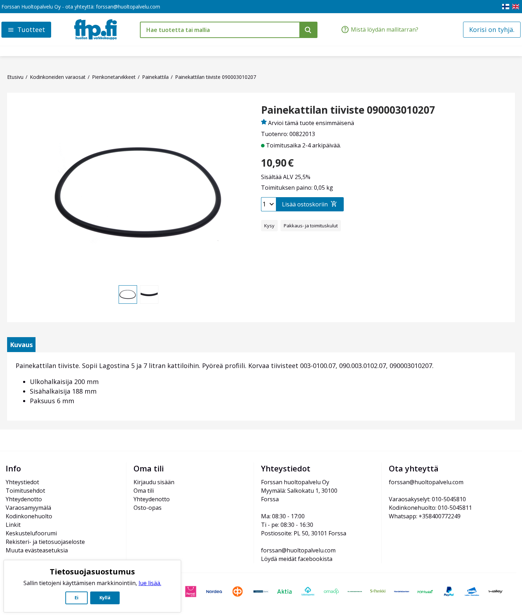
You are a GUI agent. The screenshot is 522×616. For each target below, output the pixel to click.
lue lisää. (149, 583)
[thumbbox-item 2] (149, 294)
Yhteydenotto (24, 499)
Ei (76, 597)
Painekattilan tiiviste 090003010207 (348, 110)
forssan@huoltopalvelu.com (128, 6)
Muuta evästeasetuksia (37, 550)
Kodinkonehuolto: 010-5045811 (430, 508)
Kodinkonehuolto (29, 516)
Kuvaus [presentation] (21, 344)
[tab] (21, 344)
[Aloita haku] (308, 30)
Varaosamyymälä (28, 508)
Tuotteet (31, 29)
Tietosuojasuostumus (92, 571)
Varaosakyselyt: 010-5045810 (427, 499)
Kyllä (104, 597)
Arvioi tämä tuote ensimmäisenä (311, 123)
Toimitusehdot (25, 491)
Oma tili (144, 491)
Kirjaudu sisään (154, 482)
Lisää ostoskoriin (305, 204)
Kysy (269, 225)
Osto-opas (148, 508)
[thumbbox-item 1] (128, 294)
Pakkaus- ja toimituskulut (311, 225)
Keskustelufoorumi (31, 533)
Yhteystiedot (22, 482)
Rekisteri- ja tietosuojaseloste (45, 542)
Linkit (13, 525)
